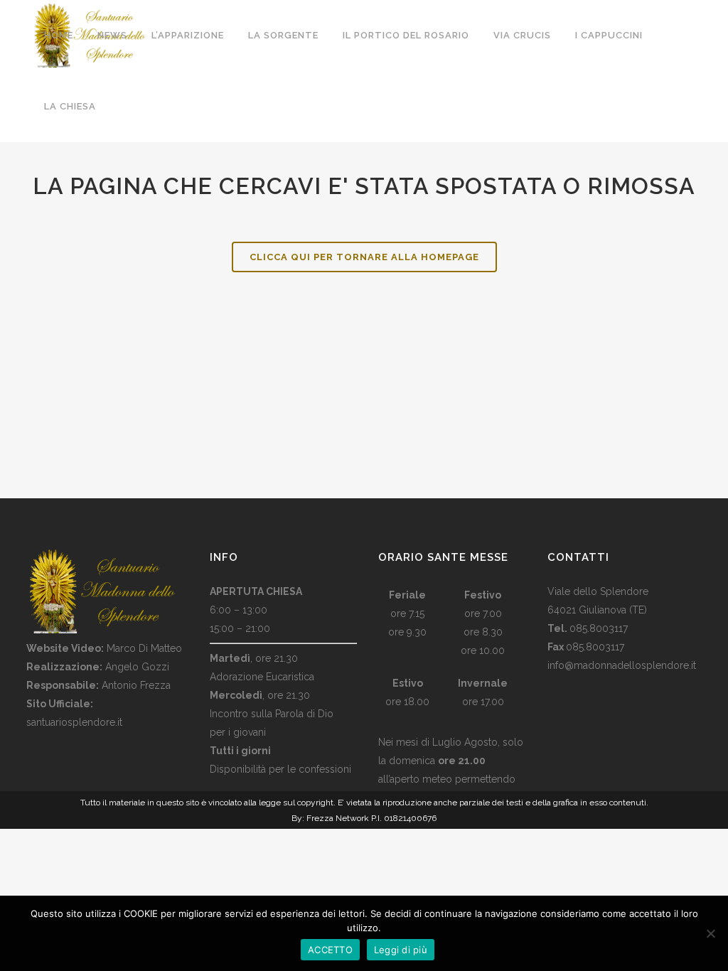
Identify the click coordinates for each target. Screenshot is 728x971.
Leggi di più (400, 949)
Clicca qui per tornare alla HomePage (364, 257)
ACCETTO (330, 949)
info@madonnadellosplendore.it (621, 665)
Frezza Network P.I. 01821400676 (371, 818)
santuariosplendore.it (74, 722)
